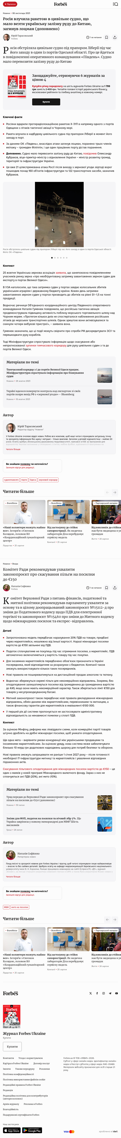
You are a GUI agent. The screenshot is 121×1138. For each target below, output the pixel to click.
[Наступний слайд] (115, 492)
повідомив (90, 153)
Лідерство (7, 545)
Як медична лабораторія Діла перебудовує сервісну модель (65, 532)
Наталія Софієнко (21, 586)
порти (24, 480)
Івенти (7, 1069)
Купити (46, 102)
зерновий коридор (48, 480)
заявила (61, 272)
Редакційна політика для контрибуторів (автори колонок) (25, 1097)
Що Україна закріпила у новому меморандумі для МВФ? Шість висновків (43, 822)
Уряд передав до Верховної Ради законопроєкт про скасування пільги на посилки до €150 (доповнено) (45, 798)
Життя (94, 539)
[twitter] (90, 993)
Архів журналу (11, 1104)
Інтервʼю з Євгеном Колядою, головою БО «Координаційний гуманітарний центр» (24, 534)
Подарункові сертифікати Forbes (21, 1115)
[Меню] (115, 4)
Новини (6, 13)
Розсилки (44, 1069)
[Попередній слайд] (107, 919)
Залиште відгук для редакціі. (20, 467)
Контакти (8, 1058)
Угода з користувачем (31, 1058)
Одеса (33, 480)
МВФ (6, 907)
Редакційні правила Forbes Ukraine (22, 1085)
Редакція (8, 1090)
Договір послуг (41, 1063)
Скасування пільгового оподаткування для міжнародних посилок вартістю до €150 (56, 769)
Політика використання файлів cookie (24, 1079)
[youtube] (116, 993)
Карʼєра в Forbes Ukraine (16, 1063)
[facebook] (97, 993)
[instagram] (103, 993)
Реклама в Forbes (33, 1104)
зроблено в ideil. (108, 1132)
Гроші (9, 830)
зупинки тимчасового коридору (46, 345)
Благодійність (10, 1109)
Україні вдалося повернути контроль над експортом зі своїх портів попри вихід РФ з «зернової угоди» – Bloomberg (43, 393)
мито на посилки (19, 907)
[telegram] (110, 993)
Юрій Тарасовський (22, 35)
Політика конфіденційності (18, 1074)
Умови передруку (25, 1069)
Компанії (51, 542)
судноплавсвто (11, 480)
